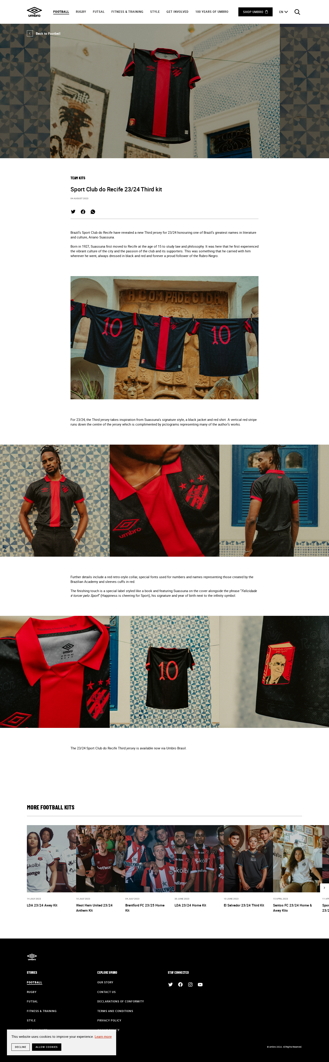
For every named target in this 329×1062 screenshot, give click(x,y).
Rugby (81, 12)
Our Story (105, 982)
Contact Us (106, 992)
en (281, 12)
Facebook (83, 212)
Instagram (190, 984)
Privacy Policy (109, 1020)
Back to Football (43, 33)
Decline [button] (20, 1047)
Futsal (99, 12)
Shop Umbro (253, 12)
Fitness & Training (127, 12)
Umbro (34, 12)
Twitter (73, 212)
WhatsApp (93, 212)
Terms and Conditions (115, 1011)
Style (155, 12)
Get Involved (178, 12)
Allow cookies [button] (47, 1047)
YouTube (200, 984)
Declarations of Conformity (120, 1001)
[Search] (297, 12)
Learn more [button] (103, 1036)
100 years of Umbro (212, 12)
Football (61, 12)
